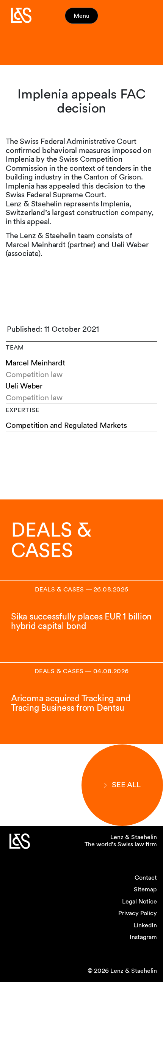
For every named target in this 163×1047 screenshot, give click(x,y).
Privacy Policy (137, 913)
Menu (81, 15)
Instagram (143, 937)
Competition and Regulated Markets (66, 425)
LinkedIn (145, 925)
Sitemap (145, 889)
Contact (146, 877)
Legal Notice (139, 901)
